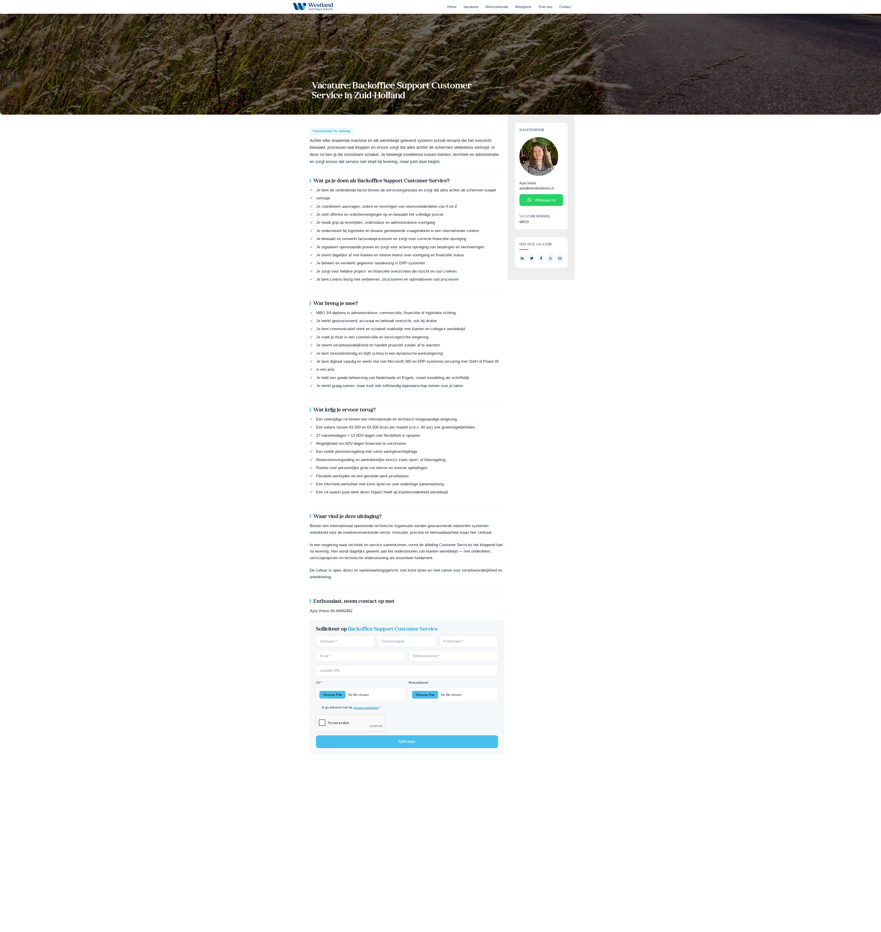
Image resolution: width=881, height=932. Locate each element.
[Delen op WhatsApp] (551, 258)
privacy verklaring (366, 707)
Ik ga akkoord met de (351, 707)
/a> (541, 258)
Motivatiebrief (418, 682)
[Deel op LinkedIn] (522, 258)
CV (319, 682)
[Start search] (581, 8)
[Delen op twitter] (532, 258)
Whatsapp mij (545, 200)
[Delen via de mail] (560, 258)
